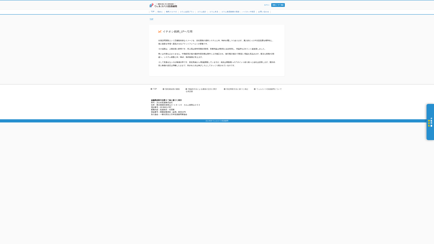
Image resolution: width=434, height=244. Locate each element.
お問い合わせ (263, 12)
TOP (152, 12)
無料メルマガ (171, 12)
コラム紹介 (201, 12)
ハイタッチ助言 (248, 12)
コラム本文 (213, 12)
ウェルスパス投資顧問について (269, 89)
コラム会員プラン (187, 12)
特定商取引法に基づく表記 (237, 89)
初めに (160, 12)
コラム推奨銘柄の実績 (230, 12)
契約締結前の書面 (172, 89)
